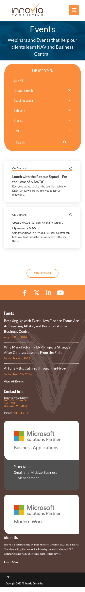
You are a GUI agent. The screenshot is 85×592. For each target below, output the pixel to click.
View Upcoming (42, 273)
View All (18, 80)
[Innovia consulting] (24, 15)
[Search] (64, 142)
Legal (8, 576)
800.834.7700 (20, 413)
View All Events (14, 381)
